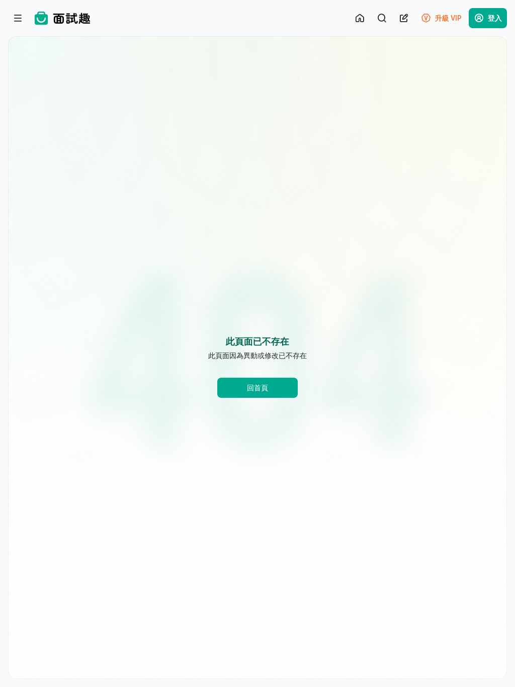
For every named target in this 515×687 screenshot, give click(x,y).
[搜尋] (382, 18)
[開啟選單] (18, 18)
